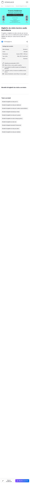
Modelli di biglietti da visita (21, 6)
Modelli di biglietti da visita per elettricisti (11, 105)
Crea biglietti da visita (9, 6)
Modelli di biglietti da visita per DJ (10, 101)
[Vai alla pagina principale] (7, 2)
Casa (2, 6)
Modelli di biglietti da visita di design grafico (12, 118)
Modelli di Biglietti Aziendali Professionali (11, 125)
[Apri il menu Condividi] (27, 41)
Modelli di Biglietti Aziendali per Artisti (10, 111)
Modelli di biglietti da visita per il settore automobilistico (15, 108)
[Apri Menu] (27, 2)
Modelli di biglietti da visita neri (9, 121)
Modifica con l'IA (23, 480)
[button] (8, 480)
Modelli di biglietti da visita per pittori (10, 128)
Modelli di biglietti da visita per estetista (11, 132)
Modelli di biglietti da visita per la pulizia (11, 115)
